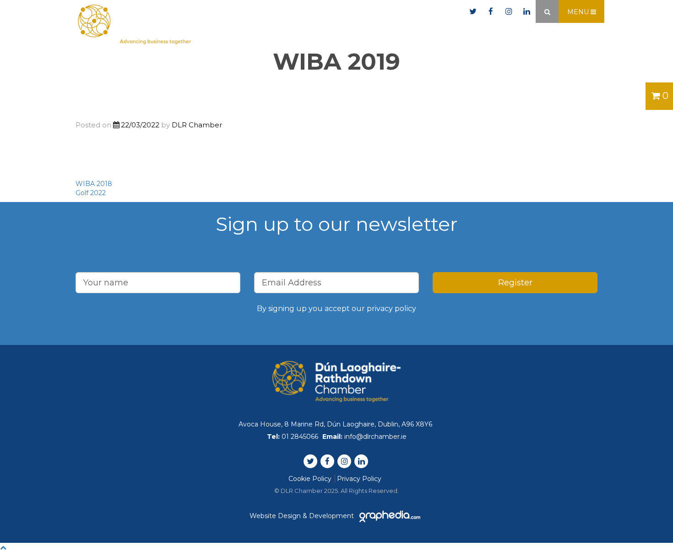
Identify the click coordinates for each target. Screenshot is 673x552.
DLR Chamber (197, 124)
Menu (579, 12)
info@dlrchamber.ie (422, 11)
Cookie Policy (309, 479)
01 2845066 (347, 11)
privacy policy (391, 308)
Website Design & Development (303, 516)
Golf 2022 (91, 193)
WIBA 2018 (94, 184)
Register (515, 283)
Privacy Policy (359, 479)
